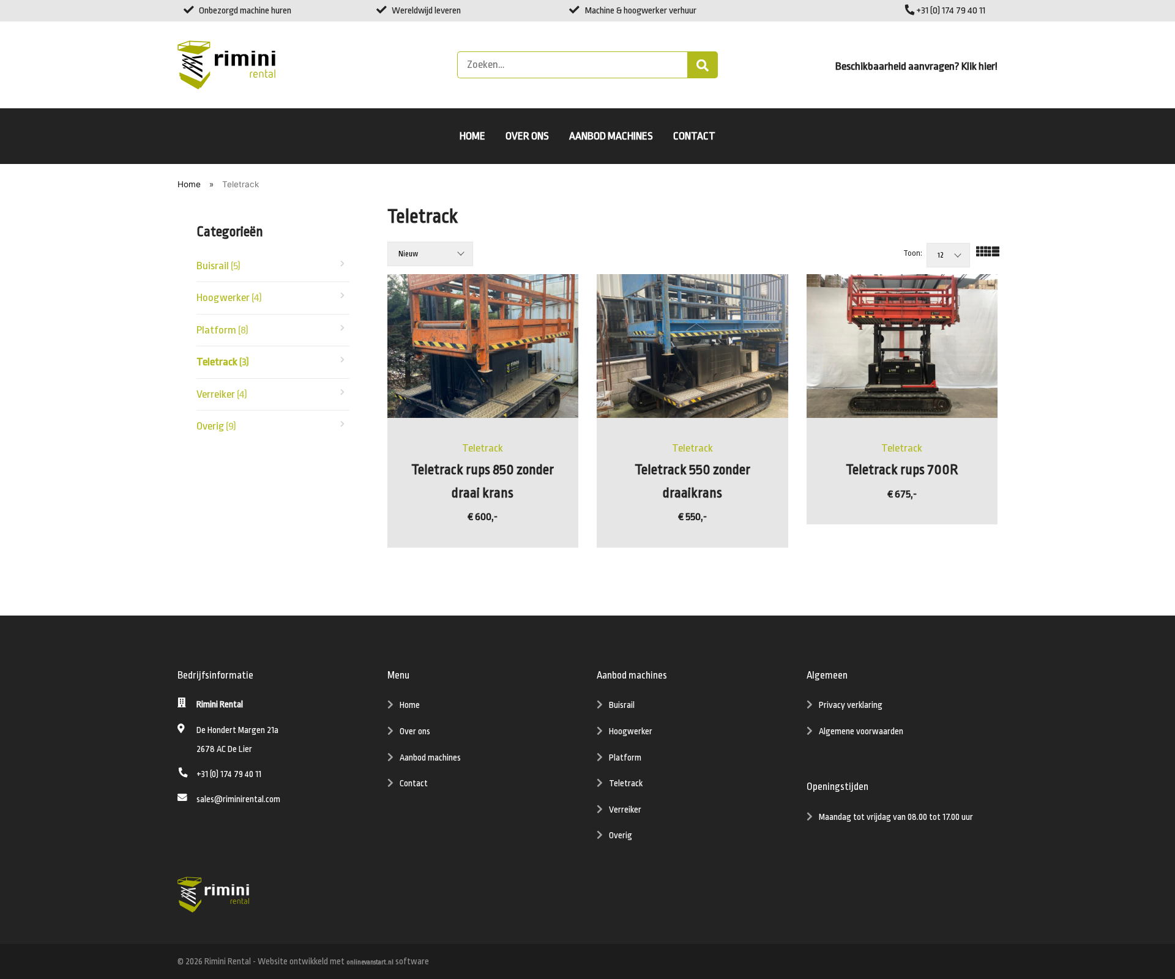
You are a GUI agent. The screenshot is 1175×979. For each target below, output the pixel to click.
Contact (694, 136)
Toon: (912, 253)
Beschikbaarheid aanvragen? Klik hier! (916, 66)
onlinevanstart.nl (370, 962)
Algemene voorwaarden (861, 731)
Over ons (527, 136)
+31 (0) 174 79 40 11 (949, 10)
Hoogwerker (229, 297)
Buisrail (218, 265)
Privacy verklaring (850, 705)
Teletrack (222, 361)
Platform (222, 330)
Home (472, 136)
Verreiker (221, 394)
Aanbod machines (611, 136)
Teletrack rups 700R (902, 470)
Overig (216, 426)
